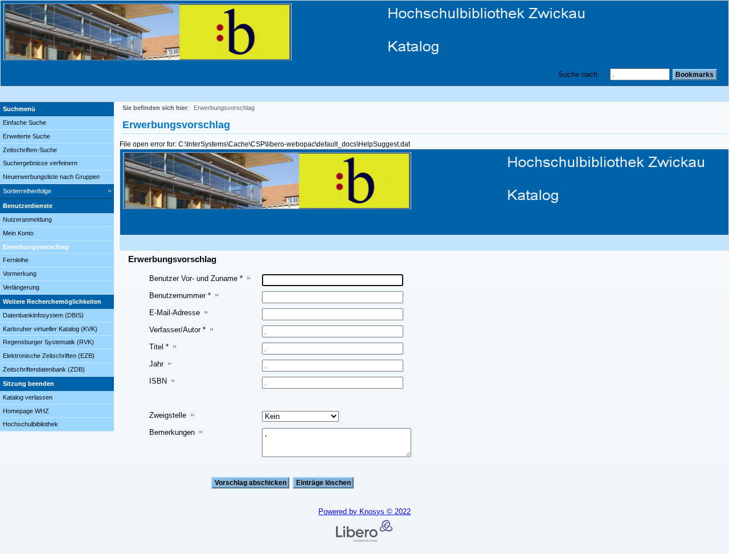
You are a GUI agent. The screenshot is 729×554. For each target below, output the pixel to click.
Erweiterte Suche (26, 136)
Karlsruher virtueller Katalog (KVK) (50, 328)
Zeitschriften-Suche (30, 149)
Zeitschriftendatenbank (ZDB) (44, 369)
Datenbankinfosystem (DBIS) (43, 315)
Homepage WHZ (26, 411)
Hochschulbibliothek (30, 424)
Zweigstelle (167, 415)
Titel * (159, 347)
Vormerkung (19, 273)
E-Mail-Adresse (174, 312)
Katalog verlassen (27, 397)
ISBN (158, 381)
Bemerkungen (172, 432)
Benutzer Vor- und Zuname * (196, 278)
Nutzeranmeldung (27, 219)
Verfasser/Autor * (177, 329)
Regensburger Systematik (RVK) (48, 342)
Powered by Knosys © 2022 (364, 511)
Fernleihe (15, 259)
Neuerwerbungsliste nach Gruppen (51, 176)
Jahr (156, 364)
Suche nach (577, 74)
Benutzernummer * (180, 295)
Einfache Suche (24, 122)
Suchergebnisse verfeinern (40, 163)
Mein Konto (18, 233)
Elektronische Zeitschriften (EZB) (49, 355)
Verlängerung (21, 287)
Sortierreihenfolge (27, 191)
